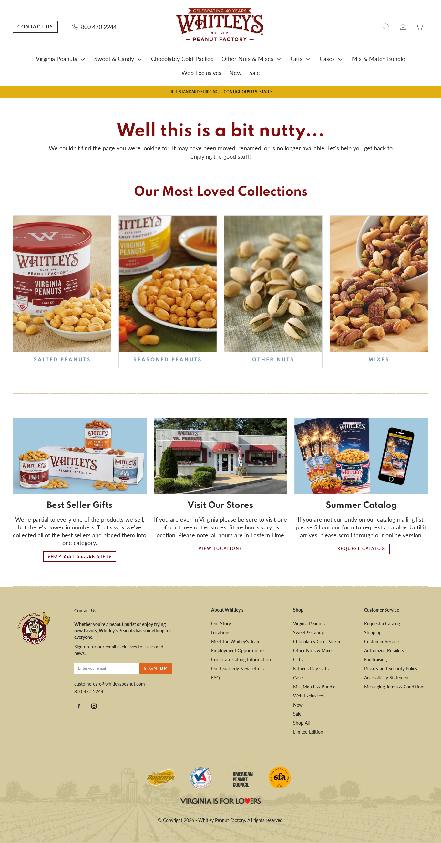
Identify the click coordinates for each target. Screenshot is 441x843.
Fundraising (375, 659)
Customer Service (381, 641)
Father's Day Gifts (311, 668)
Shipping (372, 632)
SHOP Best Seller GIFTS (80, 556)
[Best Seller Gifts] (80, 456)
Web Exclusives (201, 72)
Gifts (297, 58)
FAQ (215, 677)
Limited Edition (308, 732)
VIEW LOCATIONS (221, 548)
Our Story (221, 623)
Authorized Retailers (384, 650)
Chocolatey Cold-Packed (182, 58)
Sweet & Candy (114, 58)
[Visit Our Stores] (220, 456)
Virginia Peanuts (56, 58)
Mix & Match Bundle (378, 58)
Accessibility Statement (387, 677)
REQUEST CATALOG (361, 548)
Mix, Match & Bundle (314, 686)
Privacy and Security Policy (390, 668)
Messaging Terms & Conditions (394, 686)
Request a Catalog (382, 623)
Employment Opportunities (238, 650)
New (235, 72)
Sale (254, 72)
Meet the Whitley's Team (236, 641)
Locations (220, 632)
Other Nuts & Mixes (247, 58)
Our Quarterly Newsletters (237, 668)
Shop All (301, 723)
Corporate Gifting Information (241, 659)
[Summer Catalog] (361, 456)
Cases (327, 58)
